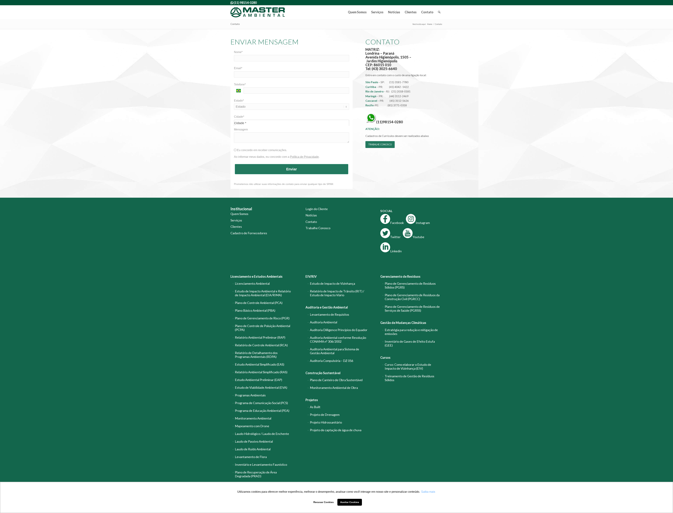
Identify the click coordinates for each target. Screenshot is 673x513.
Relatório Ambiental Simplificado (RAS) (261, 372)
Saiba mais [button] (428, 491)
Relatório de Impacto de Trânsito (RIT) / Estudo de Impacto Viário (337, 293)
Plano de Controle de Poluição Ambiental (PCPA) (262, 328)
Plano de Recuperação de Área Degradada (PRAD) (256, 474)
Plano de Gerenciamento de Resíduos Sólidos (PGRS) (410, 285)
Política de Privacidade (304, 156)
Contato (235, 23)
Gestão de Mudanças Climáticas (403, 323)
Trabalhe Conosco (317, 228)
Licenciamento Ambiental (252, 283)
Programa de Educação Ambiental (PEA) (262, 411)
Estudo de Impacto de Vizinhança (332, 283)
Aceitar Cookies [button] (349, 502)
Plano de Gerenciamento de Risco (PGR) (262, 318)
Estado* (239, 100)
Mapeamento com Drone (252, 426)
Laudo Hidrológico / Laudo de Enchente (262, 434)
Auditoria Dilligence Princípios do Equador (338, 330)
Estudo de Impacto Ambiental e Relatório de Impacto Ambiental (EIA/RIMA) (263, 293)
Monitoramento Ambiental (253, 418)
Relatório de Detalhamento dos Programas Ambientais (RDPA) (256, 355)
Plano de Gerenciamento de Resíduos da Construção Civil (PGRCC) (412, 297)
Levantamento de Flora (251, 457)
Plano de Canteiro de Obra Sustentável (336, 380)
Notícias (311, 215)
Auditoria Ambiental (323, 322)
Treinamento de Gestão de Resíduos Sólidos (409, 378)
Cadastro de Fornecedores (248, 233)
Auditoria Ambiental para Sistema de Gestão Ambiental (334, 351)
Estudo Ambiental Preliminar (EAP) (258, 380)
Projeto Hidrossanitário (326, 422)
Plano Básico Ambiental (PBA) (255, 310)
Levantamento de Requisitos (329, 314)
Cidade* (239, 116)
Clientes (236, 226)
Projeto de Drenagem (324, 415)
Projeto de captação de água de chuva (335, 430)
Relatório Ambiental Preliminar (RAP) (260, 337)
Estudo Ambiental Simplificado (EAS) (259, 364)
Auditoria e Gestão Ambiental (326, 307)
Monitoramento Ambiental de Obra (334, 388)
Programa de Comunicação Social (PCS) (261, 403)
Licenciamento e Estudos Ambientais (256, 276)
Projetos (311, 400)
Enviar (291, 169)
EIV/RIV (311, 276)
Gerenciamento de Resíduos (400, 276)
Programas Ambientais (250, 395)
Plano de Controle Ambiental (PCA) (259, 303)
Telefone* (240, 84)
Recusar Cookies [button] (323, 502)
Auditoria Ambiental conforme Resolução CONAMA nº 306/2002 (338, 339)
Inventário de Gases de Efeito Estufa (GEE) (410, 343)
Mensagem (241, 129)
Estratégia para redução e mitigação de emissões (411, 332)
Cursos (385, 357)
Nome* (238, 52)
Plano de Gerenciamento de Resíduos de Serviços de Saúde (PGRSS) (412, 308)
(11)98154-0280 (389, 122)
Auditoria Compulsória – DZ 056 (331, 361)
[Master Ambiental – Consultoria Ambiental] (257, 12)
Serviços (236, 220)
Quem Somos (239, 214)
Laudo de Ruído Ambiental (253, 449)
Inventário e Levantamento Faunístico (261, 464)
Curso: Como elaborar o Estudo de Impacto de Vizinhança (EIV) (408, 366)
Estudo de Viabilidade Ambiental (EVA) (261, 387)
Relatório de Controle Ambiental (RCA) (261, 345)
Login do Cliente (316, 209)
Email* (238, 68)
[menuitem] (357, 12)
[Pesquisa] (439, 12)
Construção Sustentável (323, 373)
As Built (315, 407)
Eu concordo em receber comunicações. (261, 150)
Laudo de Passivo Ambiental (254, 441)
